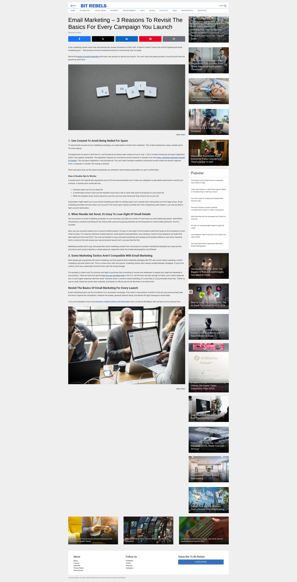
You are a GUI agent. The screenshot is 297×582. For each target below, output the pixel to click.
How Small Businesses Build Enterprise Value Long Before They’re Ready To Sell (206, 159)
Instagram (129, 568)
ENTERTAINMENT (129, 10)
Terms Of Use (78, 570)
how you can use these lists (113, 275)
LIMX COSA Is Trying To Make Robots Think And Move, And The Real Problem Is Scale (208, 332)
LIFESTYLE (164, 10)
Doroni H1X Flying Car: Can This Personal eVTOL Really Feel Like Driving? (207, 446)
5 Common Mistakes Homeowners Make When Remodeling (204, 475)
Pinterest (129, 565)
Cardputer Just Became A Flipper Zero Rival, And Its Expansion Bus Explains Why (202, 540)
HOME (73, 10)
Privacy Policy (78, 568)
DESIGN (152, 10)
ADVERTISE (202, 10)
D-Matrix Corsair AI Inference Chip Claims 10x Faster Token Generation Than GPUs (208, 385)
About (75, 561)
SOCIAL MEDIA (100, 10)
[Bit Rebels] (92, 6)
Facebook (129, 561)
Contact (76, 563)
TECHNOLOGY (85, 10)
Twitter (128, 563)
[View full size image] (126, 97)
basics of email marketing (88, 56)
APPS (142, 10)
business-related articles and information (113, 302)
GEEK (175, 10)
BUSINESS (114, 10)
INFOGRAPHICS (187, 10)
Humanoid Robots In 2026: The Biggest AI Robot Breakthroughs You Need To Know (207, 272)
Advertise (76, 565)
